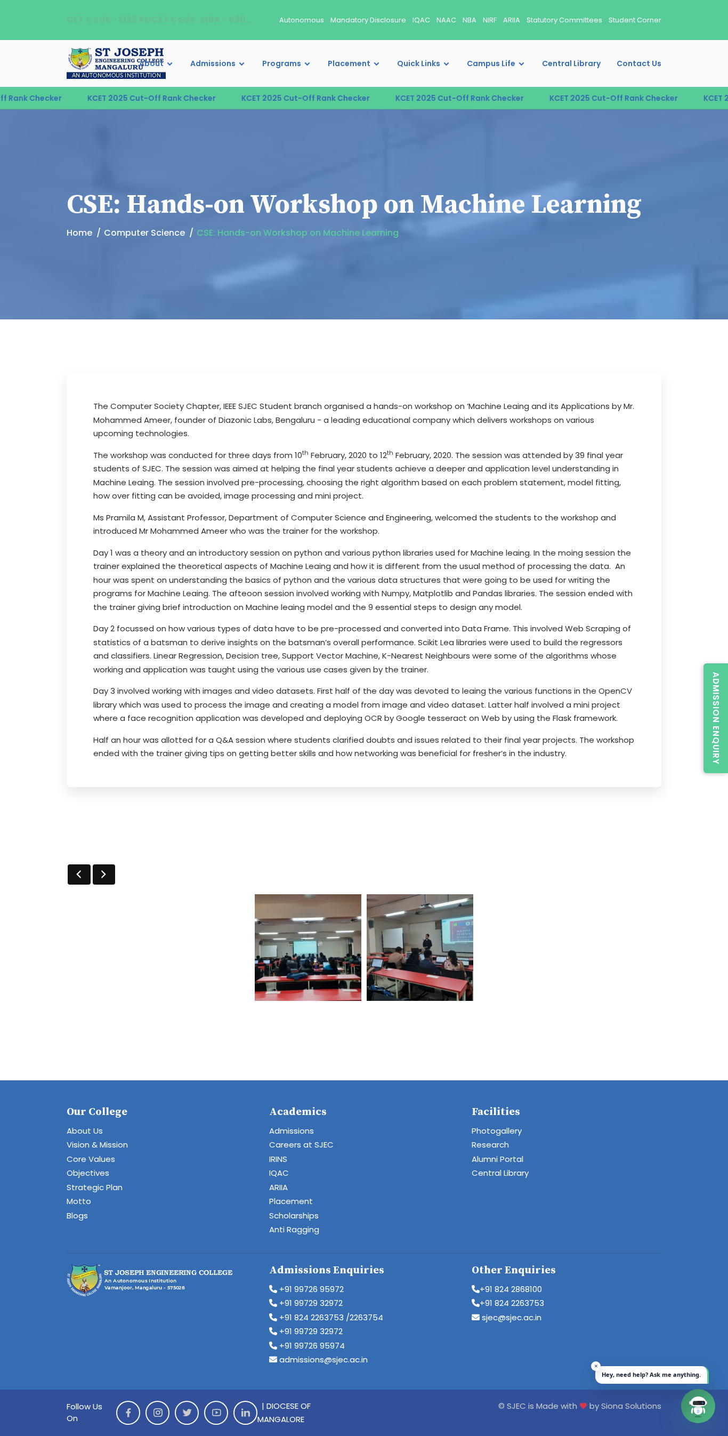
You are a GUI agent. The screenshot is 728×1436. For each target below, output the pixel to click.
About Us (85, 1130)
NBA (469, 20)
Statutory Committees (564, 20)
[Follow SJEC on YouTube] (216, 1413)
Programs (281, 63)
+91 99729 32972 (310, 1303)
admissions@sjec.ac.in (322, 1359)
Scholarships (294, 1215)
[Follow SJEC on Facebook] (128, 1413)
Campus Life (491, 63)
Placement (349, 63)
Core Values (91, 1159)
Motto (79, 1201)
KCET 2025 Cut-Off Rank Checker (118, 98)
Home (79, 233)
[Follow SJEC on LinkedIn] (245, 1413)
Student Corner (635, 20)
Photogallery (497, 1130)
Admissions (213, 63)
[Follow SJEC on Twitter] (187, 1413)
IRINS (278, 1159)
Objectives (88, 1172)
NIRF (490, 20)
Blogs (77, 1215)
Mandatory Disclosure (368, 20)
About (151, 63)
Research (490, 1144)
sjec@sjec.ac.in (510, 1317)
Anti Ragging (294, 1229)
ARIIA (511, 20)
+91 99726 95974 (311, 1345)
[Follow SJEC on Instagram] (157, 1413)
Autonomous (301, 20)
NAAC (446, 20)
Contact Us (639, 63)
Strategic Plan (95, 1187)
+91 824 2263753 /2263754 (330, 1317)
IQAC (421, 20)
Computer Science (144, 233)
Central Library (571, 63)
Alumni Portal (497, 1159)
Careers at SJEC (301, 1144)
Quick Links (418, 63)
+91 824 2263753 (512, 1303)
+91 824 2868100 (511, 1289)
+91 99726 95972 (310, 1289)
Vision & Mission (97, 1144)
